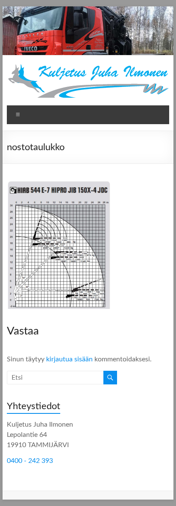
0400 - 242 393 (30, 460)
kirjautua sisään (69, 359)
